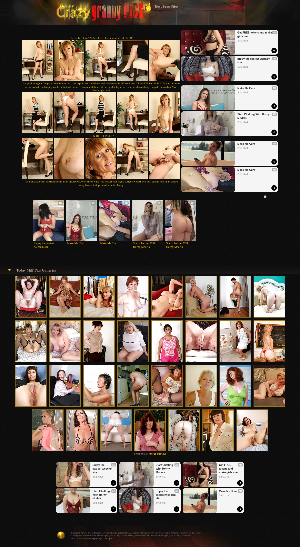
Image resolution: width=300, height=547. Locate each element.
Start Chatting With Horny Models (253, 116)
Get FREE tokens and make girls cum (255, 34)
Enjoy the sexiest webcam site (254, 60)
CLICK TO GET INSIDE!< (101, 136)
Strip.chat (242, 40)
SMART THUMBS (157, 454)
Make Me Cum (246, 88)
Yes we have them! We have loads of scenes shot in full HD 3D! (101, 38)
